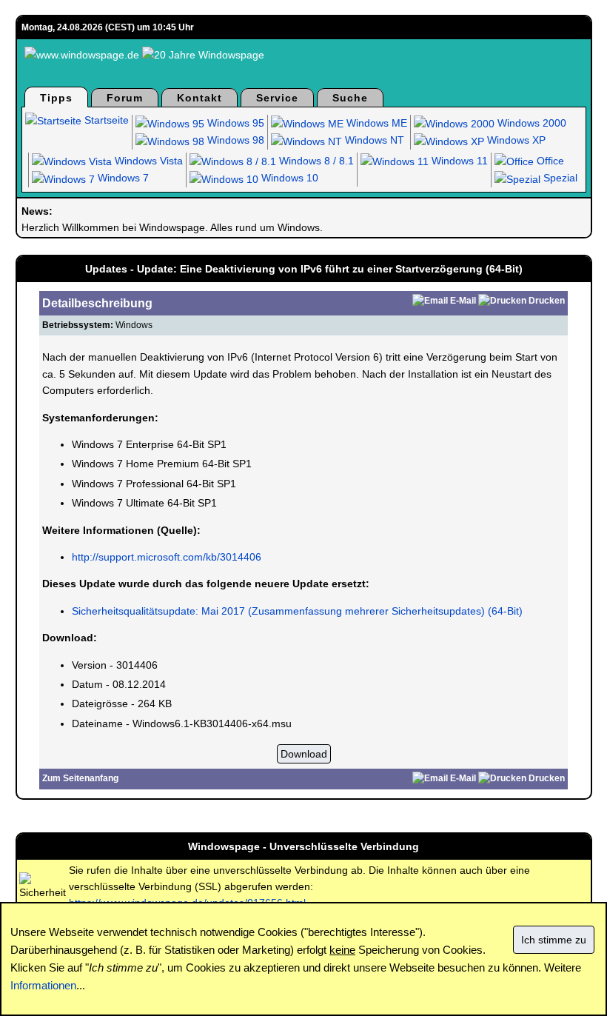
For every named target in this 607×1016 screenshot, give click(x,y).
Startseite (105, 120)
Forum (125, 98)
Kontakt (199, 98)
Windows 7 (122, 178)
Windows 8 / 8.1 (315, 161)
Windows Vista (147, 161)
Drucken (547, 300)
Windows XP (515, 140)
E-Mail (463, 300)
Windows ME (375, 123)
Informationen (43, 985)
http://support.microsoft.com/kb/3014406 (166, 557)
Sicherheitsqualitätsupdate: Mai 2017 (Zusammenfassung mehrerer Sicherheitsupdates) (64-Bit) (297, 611)
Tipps (56, 98)
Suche (350, 98)
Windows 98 (234, 140)
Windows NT (373, 140)
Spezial (558, 178)
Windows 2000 (530, 123)
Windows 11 (458, 161)
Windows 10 (288, 178)
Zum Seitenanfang (80, 778)
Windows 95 (234, 123)
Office (549, 161)
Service (277, 98)
